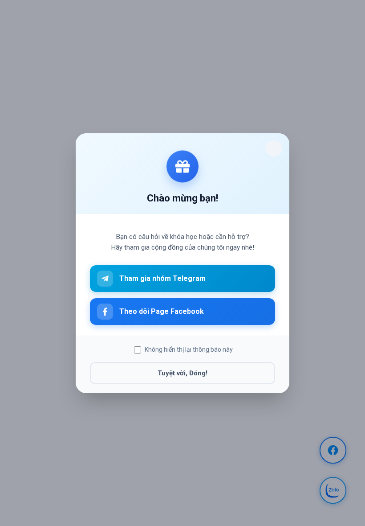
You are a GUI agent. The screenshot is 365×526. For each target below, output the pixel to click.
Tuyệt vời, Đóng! (182, 373)
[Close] (273, 148)
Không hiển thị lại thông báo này (189, 349)
